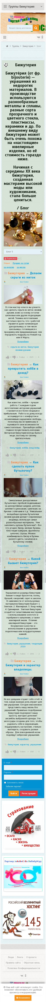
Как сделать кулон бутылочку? (25, 466)
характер (24, 744)
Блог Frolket (24, 282)
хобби (25, 447)
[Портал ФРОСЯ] (23, 19)
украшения (24, 643)
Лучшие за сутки (21, 263)
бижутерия (15, 447)
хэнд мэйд (34, 447)
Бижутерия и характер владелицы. (23, 667)
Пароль (7, 772)
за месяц (21, 267)
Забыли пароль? (13, 786)
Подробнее (23, 341)
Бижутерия (16, 273)
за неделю (9, 267)
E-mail (7, 762)
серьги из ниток (18, 346)
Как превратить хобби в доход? (23, 368)
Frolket (22, 357)
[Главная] (7, 46)
